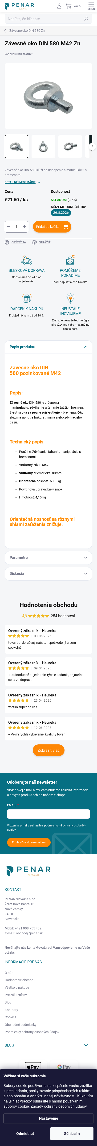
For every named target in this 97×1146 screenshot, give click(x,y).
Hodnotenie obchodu (49, 605)
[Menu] (91, 6)
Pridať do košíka (48, 227)
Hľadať (86, 18)
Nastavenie (48, 1118)
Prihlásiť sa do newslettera (29, 842)
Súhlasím (72, 1133)
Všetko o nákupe (17, 987)
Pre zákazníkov (16, 995)
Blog (8, 1002)
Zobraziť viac (49, 750)
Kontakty (11, 1010)
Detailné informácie (20, 182)
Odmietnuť (25, 1133)
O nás (9, 973)
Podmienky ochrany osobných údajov (32, 1032)
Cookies (10, 1017)
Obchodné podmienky (20, 1025)
